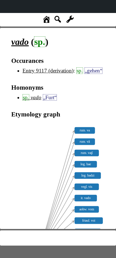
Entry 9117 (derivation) (48, 71)
